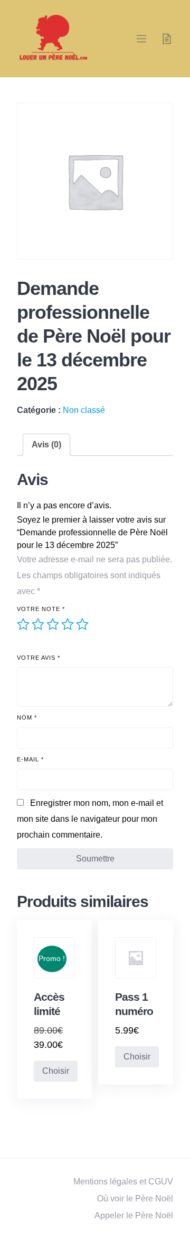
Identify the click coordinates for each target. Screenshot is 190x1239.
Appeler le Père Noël (133, 1215)
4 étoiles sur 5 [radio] (67, 624)
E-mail (30, 759)
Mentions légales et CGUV (123, 1181)
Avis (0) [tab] (46, 444)
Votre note (41, 609)
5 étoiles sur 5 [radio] (82, 624)
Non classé (84, 410)
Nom (27, 717)
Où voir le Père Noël (135, 1198)
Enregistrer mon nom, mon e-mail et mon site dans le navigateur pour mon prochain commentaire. (90, 818)
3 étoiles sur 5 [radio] (52, 624)
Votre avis (38, 657)
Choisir (55, 1070)
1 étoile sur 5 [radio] (23, 624)
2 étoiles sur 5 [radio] (38, 624)
